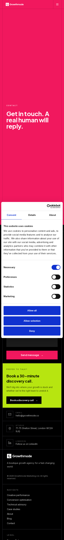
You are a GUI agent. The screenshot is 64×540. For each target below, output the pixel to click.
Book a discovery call (24, 400)
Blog (9, 518)
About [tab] (52, 215)
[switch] (56, 277)
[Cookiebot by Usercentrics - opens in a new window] (46, 206)
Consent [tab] (11, 215)
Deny (32, 331)
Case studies (13, 509)
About (10, 514)
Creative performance (18, 495)
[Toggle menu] (57, 4)
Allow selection (32, 320)
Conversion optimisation (19, 499)
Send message (32, 355)
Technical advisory (16, 504)
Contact (11, 523)
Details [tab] (32, 215)
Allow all (32, 310)
